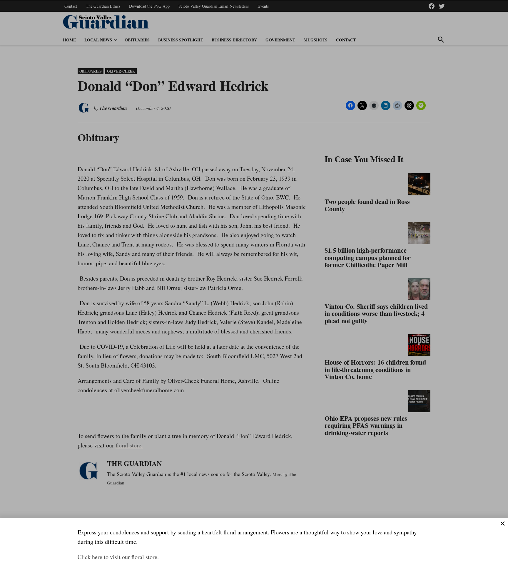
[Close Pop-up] (502, 523)
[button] (254, 288)
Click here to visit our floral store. (118, 557)
